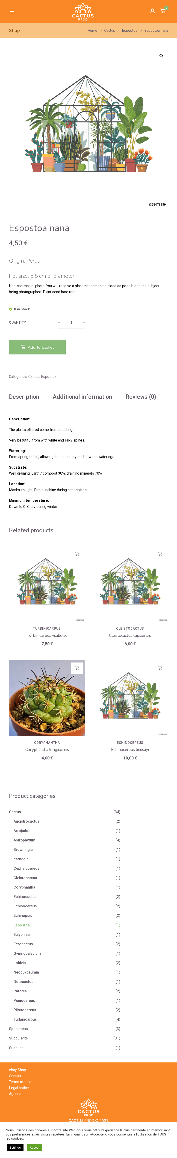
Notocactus (23, 982)
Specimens (18, 1029)
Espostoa (48, 376)
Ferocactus (23, 944)
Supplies (16, 1048)
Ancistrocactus (26, 821)
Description (24, 397)
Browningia (23, 849)
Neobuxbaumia (26, 972)
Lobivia (20, 963)
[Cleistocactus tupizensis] (130, 584)
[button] (161, 56)
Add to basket (41, 347)
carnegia (21, 859)
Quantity (17, 322)
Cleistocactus (130, 628)
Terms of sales (21, 1082)
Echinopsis (23, 915)
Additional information (82, 397)
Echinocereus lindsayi (130, 749)
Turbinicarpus (47, 628)
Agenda (15, 1094)
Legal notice (19, 1088)
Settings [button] (15, 1147)
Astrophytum (24, 840)
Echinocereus (130, 743)
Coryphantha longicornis (47, 749)
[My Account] (152, 11)
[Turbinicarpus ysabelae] (47, 584)
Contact (15, 1076)
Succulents (18, 1038)
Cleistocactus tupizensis (130, 635)
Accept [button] (34, 1147)
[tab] (24, 397)
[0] (163, 11)
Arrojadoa (22, 831)
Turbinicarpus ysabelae (47, 635)
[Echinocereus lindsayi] (130, 698)
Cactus (33, 376)
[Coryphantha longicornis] (47, 698)
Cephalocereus (26, 868)
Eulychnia (22, 934)
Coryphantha (47, 743)
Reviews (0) (141, 397)
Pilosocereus (25, 1010)
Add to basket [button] (77, 554)
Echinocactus (25, 897)
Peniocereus (24, 1000)
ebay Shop (17, 1070)
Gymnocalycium (27, 953)
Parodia (20, 991)
